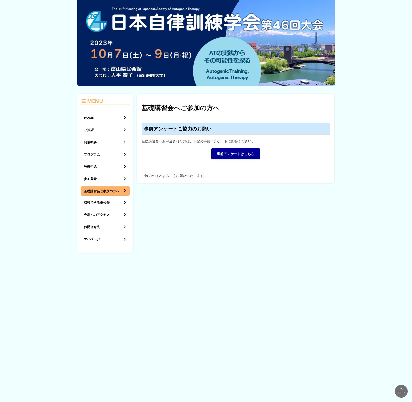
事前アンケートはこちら (235, 153)
